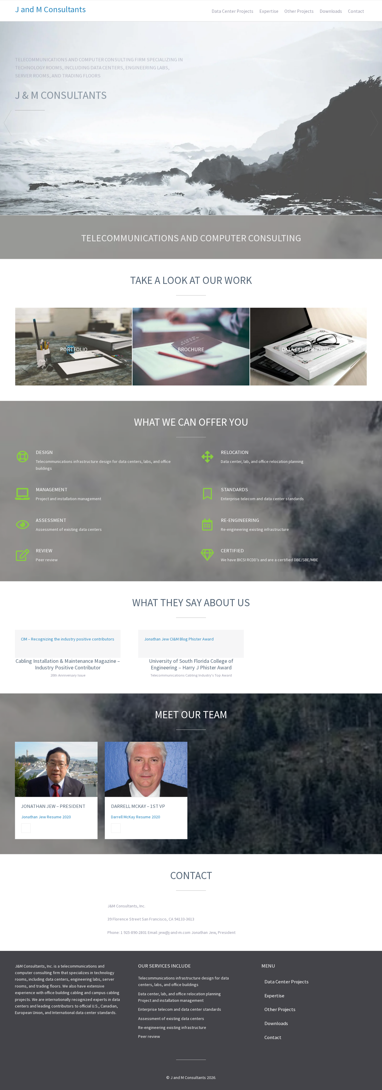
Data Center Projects (232, 11)
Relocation (235, 452)
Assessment (51, 520)
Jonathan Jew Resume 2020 (46, 817)
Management (51, 489)
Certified (232, 550)
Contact (356, 11)
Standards (234, 489)
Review (44, 550)
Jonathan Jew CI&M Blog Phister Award (179, 639)
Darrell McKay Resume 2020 (135, 817)
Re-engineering (240, 520)
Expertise (268, 11)
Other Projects (299, 11)
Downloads (331, 11)
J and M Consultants (50, 9)
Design (44, 452)
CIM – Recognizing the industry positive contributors (67, 639)
